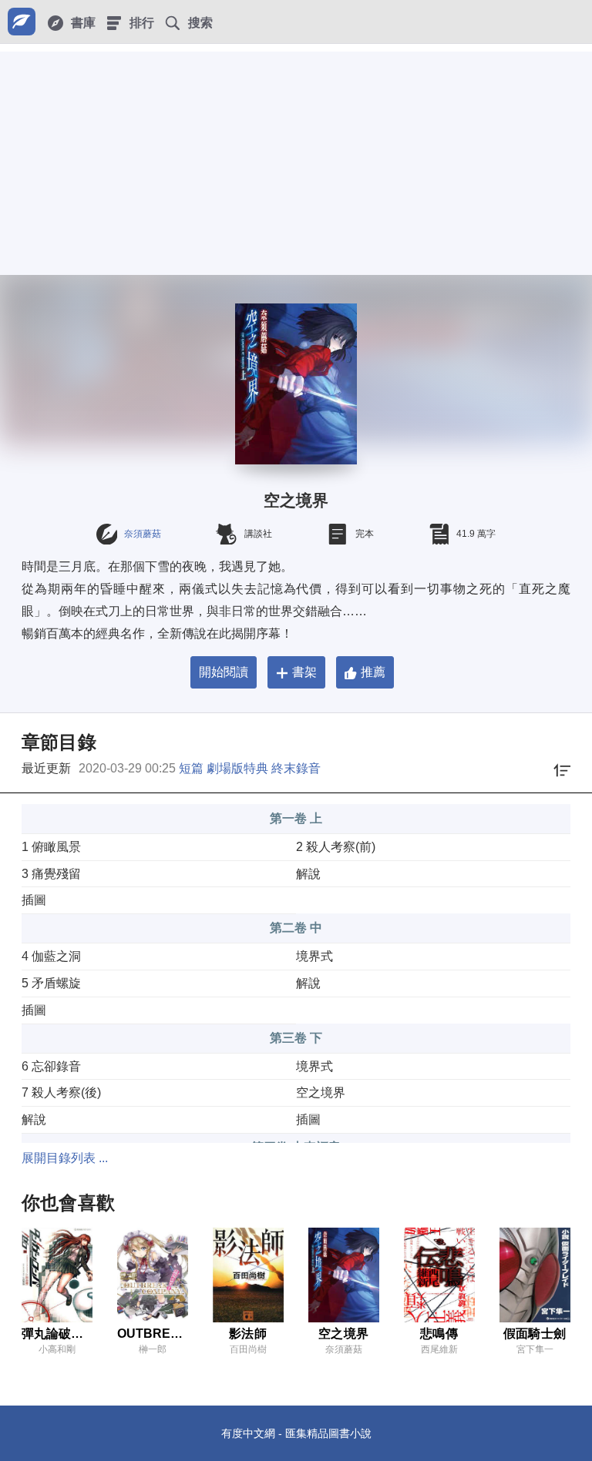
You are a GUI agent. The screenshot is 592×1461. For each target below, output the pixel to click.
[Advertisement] (296, 159)
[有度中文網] (21, 21)
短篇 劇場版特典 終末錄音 (250, 768)
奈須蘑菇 (142, 533)
